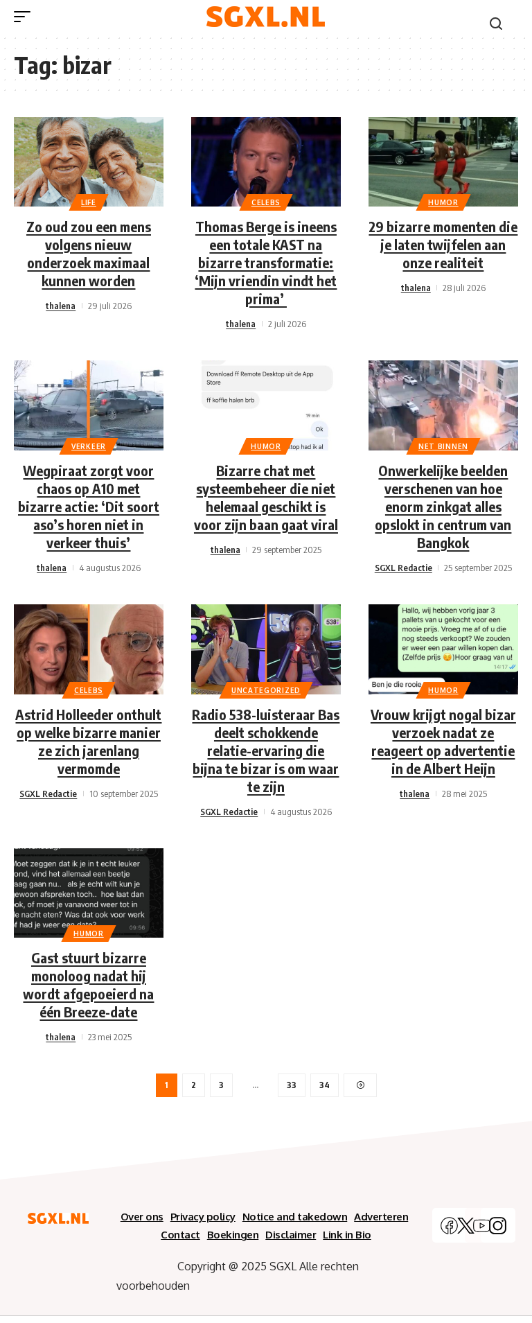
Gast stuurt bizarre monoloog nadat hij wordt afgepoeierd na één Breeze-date (88, 984)
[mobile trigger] (25, 16)
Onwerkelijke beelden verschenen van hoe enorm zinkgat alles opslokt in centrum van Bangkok (443, 506)
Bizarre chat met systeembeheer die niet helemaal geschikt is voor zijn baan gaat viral (266, 497)
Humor (443, 202)
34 (324, 1085)
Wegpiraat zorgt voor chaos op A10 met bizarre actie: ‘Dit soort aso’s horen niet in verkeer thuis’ (88, 506)
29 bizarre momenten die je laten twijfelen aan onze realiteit (443, 244)
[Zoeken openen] (496, 23)
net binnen (443, 446)
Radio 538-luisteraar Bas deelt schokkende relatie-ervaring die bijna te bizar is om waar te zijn (265, 750)
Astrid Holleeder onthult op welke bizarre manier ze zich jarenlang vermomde (88, 741)
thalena (61, 305)
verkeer (88, 446)
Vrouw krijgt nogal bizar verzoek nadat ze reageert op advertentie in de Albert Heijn (443, 741)
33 (291, 1085)
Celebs (266, 202)
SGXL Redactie (403, 567)
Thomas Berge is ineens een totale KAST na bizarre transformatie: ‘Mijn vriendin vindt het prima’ (266, 262)
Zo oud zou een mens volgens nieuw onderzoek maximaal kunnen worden (88, 253)
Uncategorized (266, 690)
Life (88, 202)
